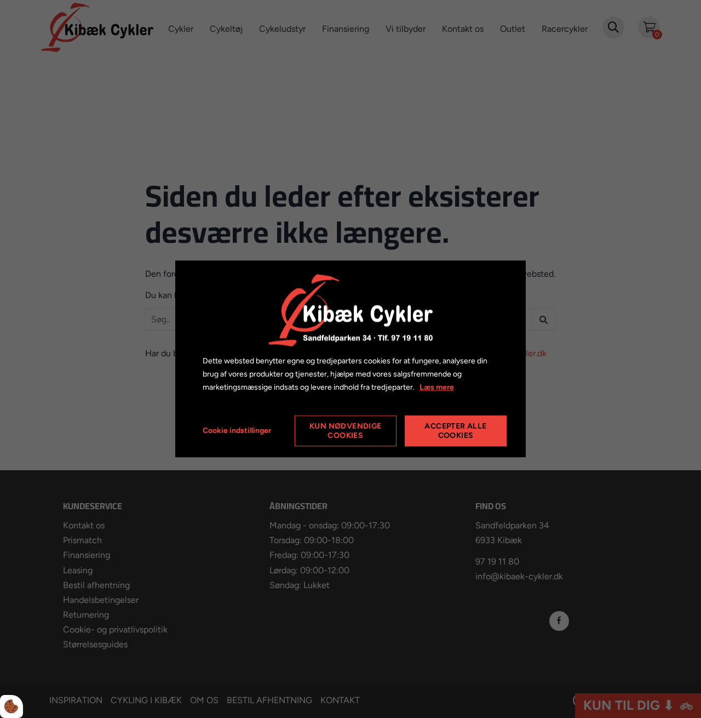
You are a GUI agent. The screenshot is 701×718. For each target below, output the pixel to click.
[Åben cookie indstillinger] (11, 706)
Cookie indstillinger (237, 431)
